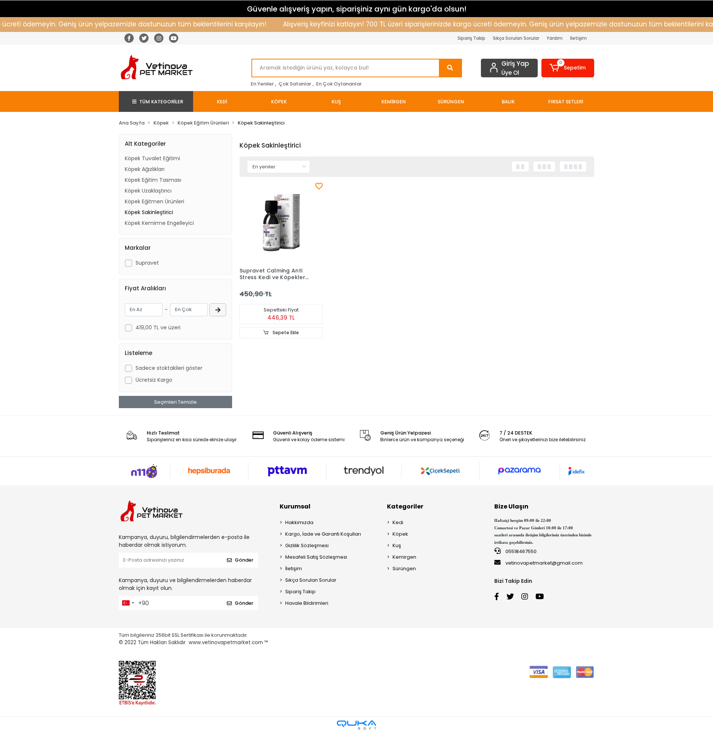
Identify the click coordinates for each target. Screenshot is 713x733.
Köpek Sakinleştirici (149, 212)
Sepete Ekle (285, 332)
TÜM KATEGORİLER (161, 101)
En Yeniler (262, 83)
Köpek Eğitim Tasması (153, 180)
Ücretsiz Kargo (154, 380)
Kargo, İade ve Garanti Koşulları (323, 533)
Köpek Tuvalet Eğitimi (152, 158)
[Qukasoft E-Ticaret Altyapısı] (356, 725)
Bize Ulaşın (511, 506)
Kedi (398, 522)
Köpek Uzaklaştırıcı (148, 190)
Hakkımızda (299, 522)
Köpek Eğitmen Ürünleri (154, 201)
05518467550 (520, 551)
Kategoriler (405, 506)
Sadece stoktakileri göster (169, 368)
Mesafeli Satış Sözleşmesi (316, 557)
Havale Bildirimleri (306, 603)
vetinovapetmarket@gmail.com (544, 562)
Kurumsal (295, 506)
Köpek (400, 533)
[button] (568, 68)
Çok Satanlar (295, 83)
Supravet (147, 263)
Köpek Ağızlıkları (145, 169)
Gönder (244, 560)
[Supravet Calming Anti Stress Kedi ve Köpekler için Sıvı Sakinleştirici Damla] (281, 222)
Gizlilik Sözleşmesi (307, 545)
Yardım (555, 38)
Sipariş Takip (471, 38)
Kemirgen (404, 557)
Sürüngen (404, 568)
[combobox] (127, 603)
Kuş (397, 545)
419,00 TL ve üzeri (158, 327)
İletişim (578, 38)
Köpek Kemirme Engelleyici (159, 223)
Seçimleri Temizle (175, 402)
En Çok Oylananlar (339, 83)
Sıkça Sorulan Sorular (516, 38)
